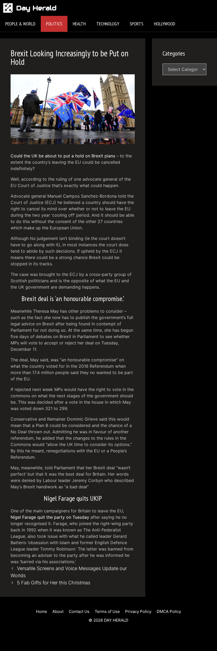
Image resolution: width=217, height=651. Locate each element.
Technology (107, 24)
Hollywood (164, 24)
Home (41, 611)
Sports (136, 24)
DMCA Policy (169, 611)
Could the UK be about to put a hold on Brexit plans (63, 155)
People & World (20, 24)
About (58, 611)
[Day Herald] (9, 8)
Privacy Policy (138, 611)
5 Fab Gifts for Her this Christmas (53, 582)
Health (79, 24)
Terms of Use (107, 611)
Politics (54, 24)
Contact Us (79, 611)
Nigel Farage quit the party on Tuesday (50, 517)
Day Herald (36, 8)
